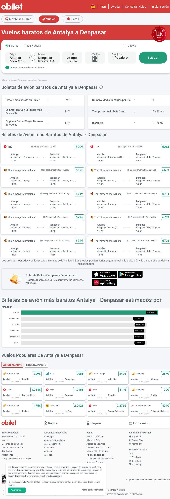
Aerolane (48, 451)
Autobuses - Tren (19, 19)
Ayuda (115, 6)
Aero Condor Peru (52, 444)
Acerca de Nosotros (95, 444)
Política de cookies (95, 455)
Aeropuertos (7, 455)
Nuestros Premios (94, 462)
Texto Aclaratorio (54, 476)
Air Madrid (49, 447)
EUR (103, 6)
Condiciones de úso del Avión (100, 458)
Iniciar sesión (160, 6)
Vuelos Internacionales (12, 447)
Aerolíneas (7, 451)
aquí (46, 482)
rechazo (20, 476)
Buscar (153, 57)
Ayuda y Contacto (94, 466)
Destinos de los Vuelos (12, 444)
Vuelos (50, 19)
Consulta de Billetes (95, 469)
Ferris (75, 19)
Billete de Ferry (93, 440)
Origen (13, 54)
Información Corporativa (97, 451)
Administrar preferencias (92, 490)
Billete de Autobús (94, 436)
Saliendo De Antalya (12, 365)
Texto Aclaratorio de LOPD (98, 447)
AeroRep (48, 455)
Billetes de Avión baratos (13, 436)
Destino (42, 54)
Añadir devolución (94, 54)
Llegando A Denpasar (36, 365)
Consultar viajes (135, 6)
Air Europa (49, 436)
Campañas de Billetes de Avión (16, 458)
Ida (72, 54)
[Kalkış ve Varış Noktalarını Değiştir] (32, 58)
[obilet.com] (20, 9)
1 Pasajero (120, 58)
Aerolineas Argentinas (54, 440)
